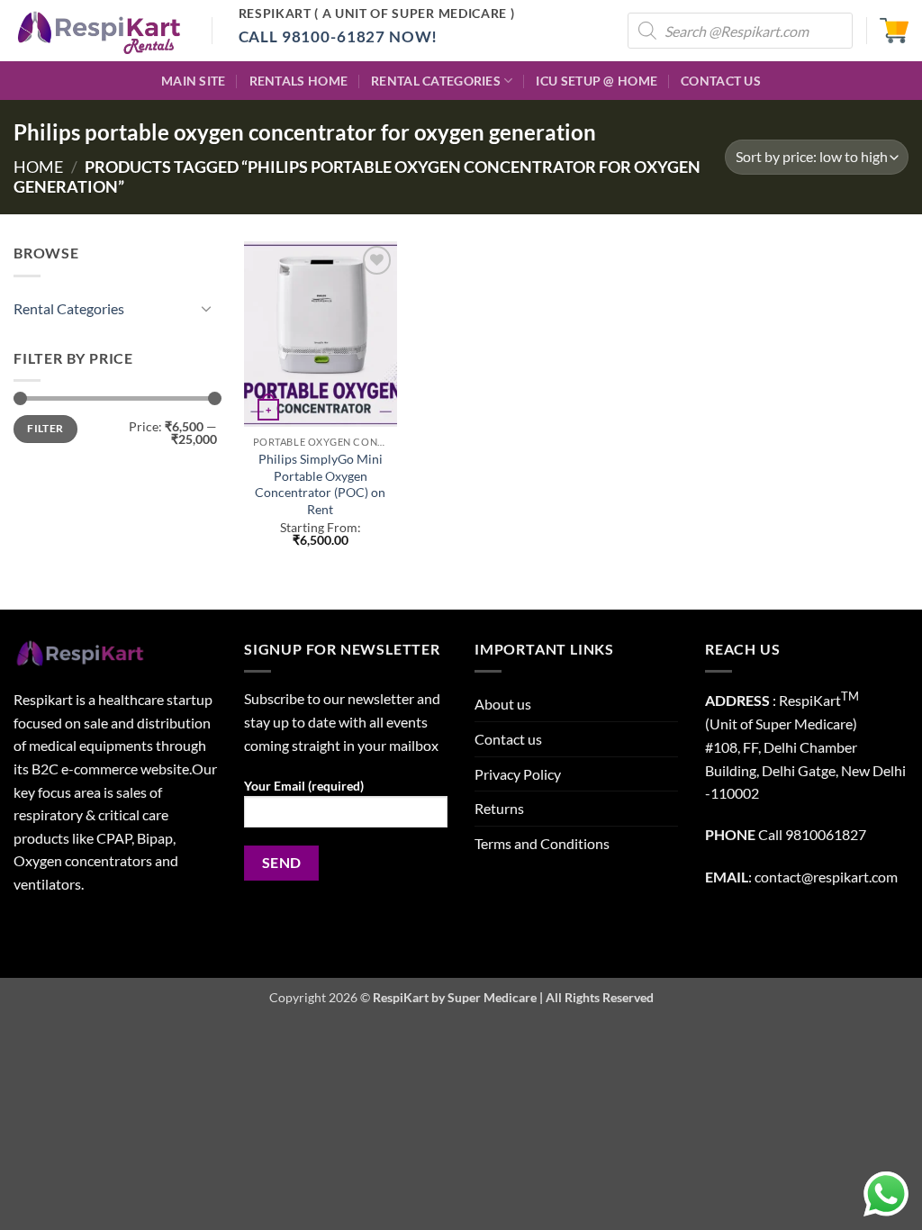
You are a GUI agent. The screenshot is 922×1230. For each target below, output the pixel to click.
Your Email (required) (304, 785)
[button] (894, 30)
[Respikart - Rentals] (99, 31)
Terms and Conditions (542, 843)
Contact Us (721, 80)
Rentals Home (298, 80)
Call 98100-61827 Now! (338, 36)
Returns (499, 808)
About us (503, 703)
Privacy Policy (518, 773)
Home (38, 166)
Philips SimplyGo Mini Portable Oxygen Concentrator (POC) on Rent (320, 484)
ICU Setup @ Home (596, 80)
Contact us (508, 738)
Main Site (193, 80)
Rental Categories (436, 80)
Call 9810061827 (812, 834)
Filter (45, 428)
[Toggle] (206, 308)
